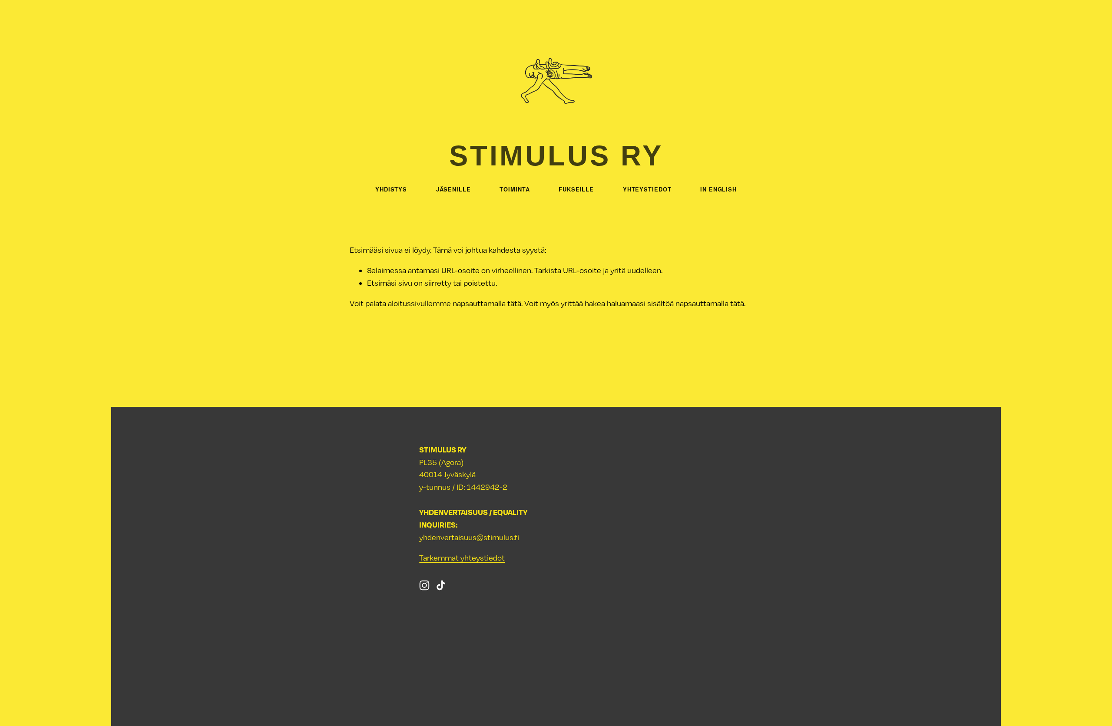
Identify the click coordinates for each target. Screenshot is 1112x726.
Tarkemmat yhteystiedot (462, 557)
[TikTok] (441, 585)
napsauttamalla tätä (487, 303)
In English (718, 189)
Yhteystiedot (647, 189)
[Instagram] (424, 585)
